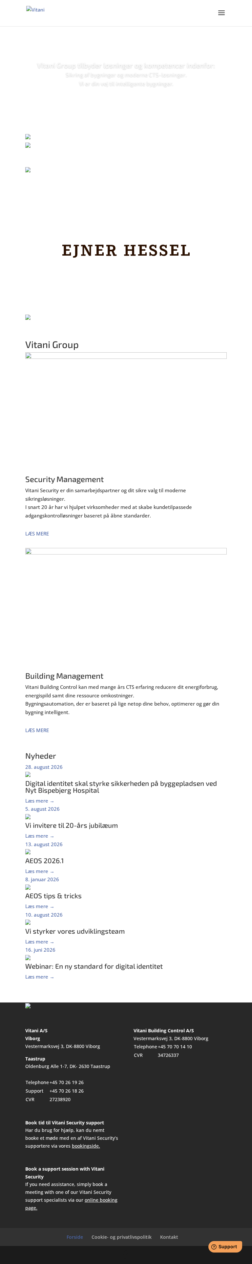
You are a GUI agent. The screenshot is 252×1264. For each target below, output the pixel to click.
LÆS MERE (37, 533)
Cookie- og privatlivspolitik (122, 1237)
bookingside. (86, 1146)
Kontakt (169, 1237)
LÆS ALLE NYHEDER (126, 987)
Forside (75, 1237)
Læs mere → (39, 800)
